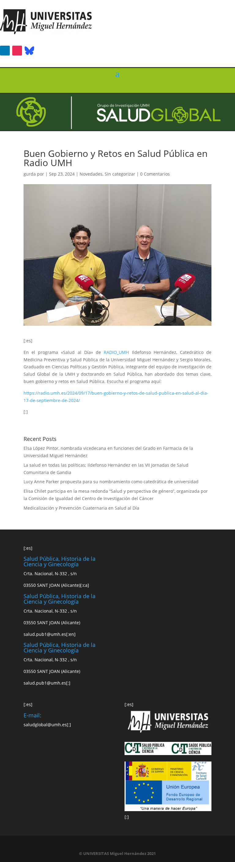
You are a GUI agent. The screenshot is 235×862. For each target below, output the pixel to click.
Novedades (91, 174)
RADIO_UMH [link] (118, 352)
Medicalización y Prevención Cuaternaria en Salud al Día (81, 508)
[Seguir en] (29, 50)
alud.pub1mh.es (45, 634)
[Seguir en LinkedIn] (5, 50)
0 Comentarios (155, 174)
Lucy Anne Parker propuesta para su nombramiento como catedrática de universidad (111, 481)
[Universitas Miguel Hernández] (46, 33)
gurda (30, 174)
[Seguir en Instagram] (17, 50)
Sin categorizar (120, 174)
